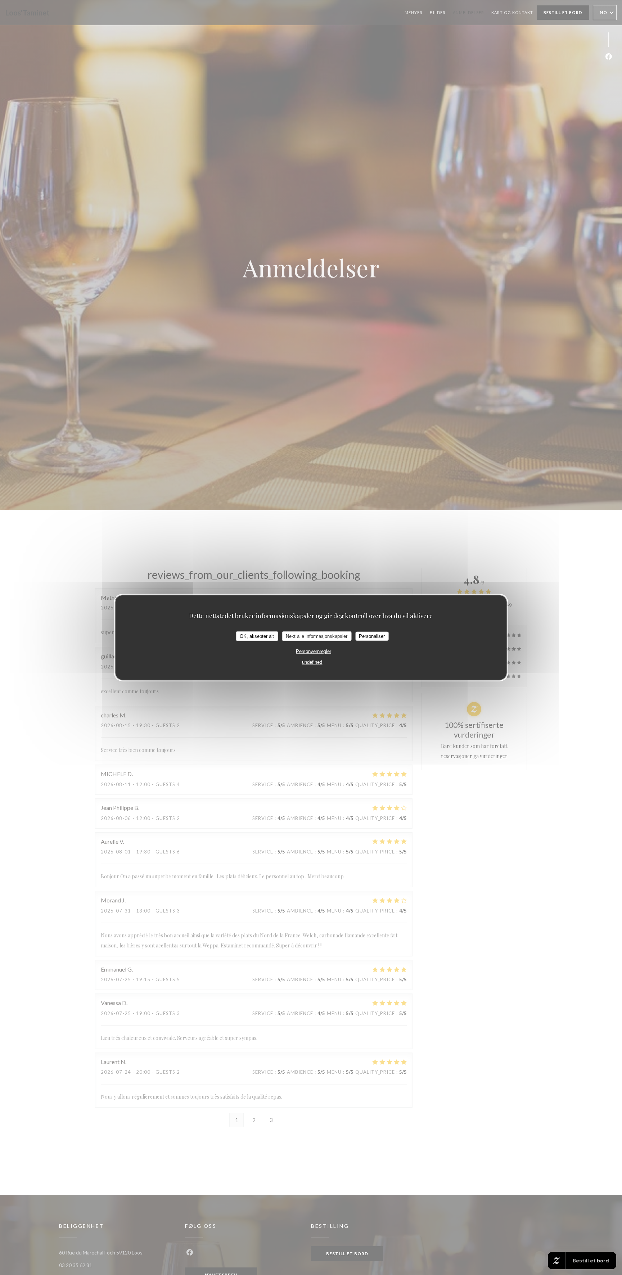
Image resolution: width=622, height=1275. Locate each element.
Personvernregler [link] (313, 651)
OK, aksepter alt (257, 636)
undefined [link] (312, 662)
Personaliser (372, 636)
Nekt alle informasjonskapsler (316, 636)
